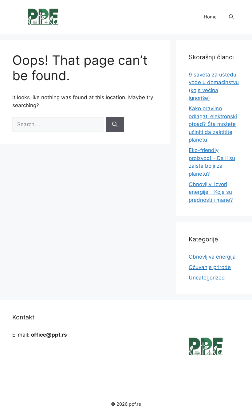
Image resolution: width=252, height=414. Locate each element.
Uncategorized (207, 278)
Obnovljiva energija (212, 257)
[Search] (115, 124)
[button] (231, 17)
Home (210, 17)
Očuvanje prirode (210, 267)
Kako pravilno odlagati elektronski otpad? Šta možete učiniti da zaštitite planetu (213, 124)
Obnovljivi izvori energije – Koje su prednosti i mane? (211, 192)
